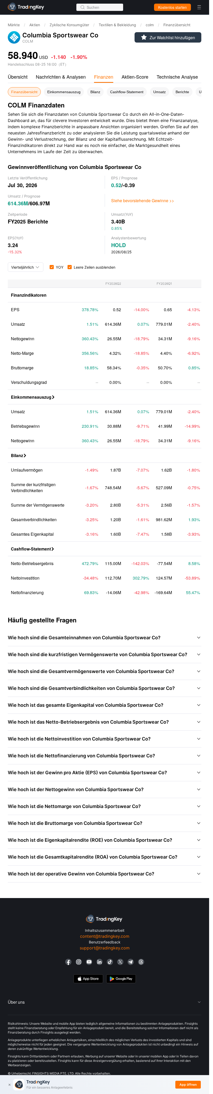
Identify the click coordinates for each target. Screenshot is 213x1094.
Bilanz (95, 92)
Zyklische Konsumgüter (69, 25)
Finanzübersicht (24, 92)
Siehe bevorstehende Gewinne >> (142, 200)
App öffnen (188, 1084)
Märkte (14, 25)
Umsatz (159, 92)
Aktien (34, 25)
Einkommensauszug (64, 92)
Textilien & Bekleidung (117, 25)
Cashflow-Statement (126, 92)
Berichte (182, 92)
